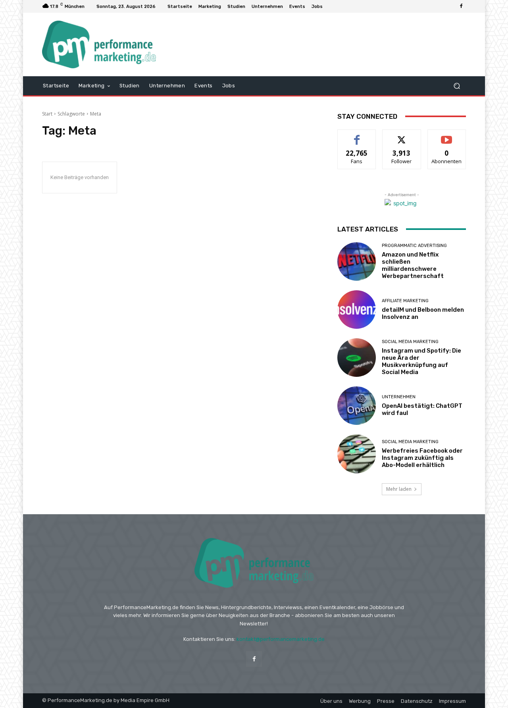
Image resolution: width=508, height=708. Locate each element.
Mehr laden (399, 489)
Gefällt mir (357, 136)
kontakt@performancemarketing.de (281, 639)
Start (47, 113)
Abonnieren (447, 136)
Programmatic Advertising (414, 245)
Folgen (402, 136)
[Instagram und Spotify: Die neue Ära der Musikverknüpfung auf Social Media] (356, 357)
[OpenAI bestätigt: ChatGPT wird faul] (356, 405)
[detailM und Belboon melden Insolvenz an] (356, 309)
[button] (456, 85)
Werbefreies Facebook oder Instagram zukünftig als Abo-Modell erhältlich (422, 458)
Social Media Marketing (410, 342)
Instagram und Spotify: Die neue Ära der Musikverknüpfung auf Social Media (421, 361)
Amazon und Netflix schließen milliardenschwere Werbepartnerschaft (413, 265)
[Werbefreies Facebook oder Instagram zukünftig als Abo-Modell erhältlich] (356, 453)
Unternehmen (399, 397)
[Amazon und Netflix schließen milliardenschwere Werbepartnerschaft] (356, 261)
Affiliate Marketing (405, 301)
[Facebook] (461, 6)
